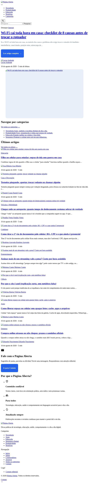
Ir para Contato (9, 368)
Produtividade (11, 10)
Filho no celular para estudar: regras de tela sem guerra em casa (31, 157)
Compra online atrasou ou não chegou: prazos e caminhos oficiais (32, 333)
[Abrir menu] (2, 4)
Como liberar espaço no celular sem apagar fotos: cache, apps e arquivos (35, 308)
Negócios (9, 14)
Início (8, 453)
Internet (11, 28)
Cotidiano (4, 229)
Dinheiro (4, 329)
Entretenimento (6, 254)
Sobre (8, 455)
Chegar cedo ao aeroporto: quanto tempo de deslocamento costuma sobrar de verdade (42, 209)
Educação (9, 12)
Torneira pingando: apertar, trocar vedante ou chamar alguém (30, 182)
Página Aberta (12, 476)
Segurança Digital (12, 441)
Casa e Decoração (7, 178)
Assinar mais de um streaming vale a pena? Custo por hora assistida (33, 259)
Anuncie (9, 460)
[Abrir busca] (3, 20)
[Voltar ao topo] (2, 482)
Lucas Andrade (6, 62)
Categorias (9, 16)
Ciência (3, 279)
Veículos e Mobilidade (9, 205)
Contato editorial (12, 472)
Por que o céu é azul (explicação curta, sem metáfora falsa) (28, 283)
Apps (3, 304)
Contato (8, 464)
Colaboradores (11, 458)
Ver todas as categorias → (10, 127)
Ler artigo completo (12, 53)
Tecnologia (10, 8)
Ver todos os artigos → (9, 147)
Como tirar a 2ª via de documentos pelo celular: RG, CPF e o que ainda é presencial (40, 234)
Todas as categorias (13, 462)
